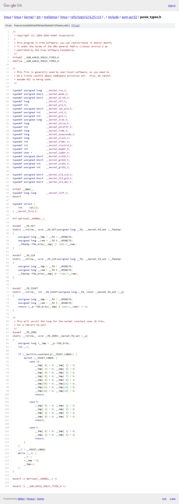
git (39, 17)
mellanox (50, 17)
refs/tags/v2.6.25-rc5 (85, 17)
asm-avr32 (129, 17)
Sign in (172, 5)
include (113, 17)
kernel (29, 17)
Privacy (31, 498)
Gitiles (21, 498)
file (75, 25)
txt (164, 498)
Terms (40, 498)
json (173, 498)
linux (7, 17)
